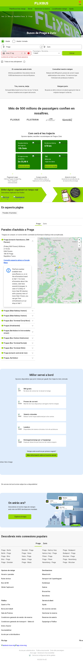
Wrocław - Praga (69, 556)
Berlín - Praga (6, 553)
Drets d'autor (6, 626)
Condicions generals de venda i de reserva (16, 617)
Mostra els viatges (51, 166)
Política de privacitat (42, 650)
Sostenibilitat (6, 630)
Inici (3, 16)
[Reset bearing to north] (79, 245)
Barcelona (46, 596)
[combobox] (23, 47)
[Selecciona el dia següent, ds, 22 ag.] (25, 53)
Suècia (44, 587)
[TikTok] (82, 645)
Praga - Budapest (69, 550)
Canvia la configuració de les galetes (43, 655)
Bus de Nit (5, 583)
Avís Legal (33, 653)
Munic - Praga (27, 559)
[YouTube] (80, 645)
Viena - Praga (26, 556)
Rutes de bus (6, 579)
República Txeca (19, 16)
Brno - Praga (5, 559)
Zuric (45, 224)
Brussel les (46, 591)
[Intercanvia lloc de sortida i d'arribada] (41, 47)
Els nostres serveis (49, 609)
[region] (59, 270)
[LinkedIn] (81, 645)
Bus (9, 16)
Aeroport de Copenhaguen (52, 579)
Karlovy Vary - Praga (49, 553)
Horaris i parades (7, 574)
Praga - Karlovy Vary (49, 550)
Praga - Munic (27, 562)
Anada (7, 41)
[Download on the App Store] (21, 645)
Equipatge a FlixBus (49, 622)
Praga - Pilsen (47, 559)
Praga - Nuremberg (69, 559)
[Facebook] (79, 645)
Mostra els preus (24, 166)
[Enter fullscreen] (79, 249)
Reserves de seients (49, 617)
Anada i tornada (21, 41)
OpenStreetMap (73, 301)
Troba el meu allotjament (13, 62)
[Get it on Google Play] (8, 645)
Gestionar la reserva (49, 613)
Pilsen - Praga (47, 556)
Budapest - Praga (69, 553)
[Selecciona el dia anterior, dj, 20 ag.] (22, 53)
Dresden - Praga (27, 550)
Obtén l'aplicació (7, 587)
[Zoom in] (79, 239)
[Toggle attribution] (79, 301)
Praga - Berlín (6, 550)
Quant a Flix (5, 605)
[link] (41, 510)
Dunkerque (46, 583)
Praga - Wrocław (69, 562)
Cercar (71, 53)
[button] (18, 241)
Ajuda (44, 605)
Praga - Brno (5, 556)
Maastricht (46, 574)
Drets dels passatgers (57, 650)
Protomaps (65, 301)
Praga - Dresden (7, 562)
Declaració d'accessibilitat (46, 653)
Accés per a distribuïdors (10, 634)
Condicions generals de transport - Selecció (17, 622)
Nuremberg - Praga (49, 562)
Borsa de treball (7, 609)
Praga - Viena (26, 553)
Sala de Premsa (7, 613)
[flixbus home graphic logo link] (41, 3)
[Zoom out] (79, 242)
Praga (30, 16)
